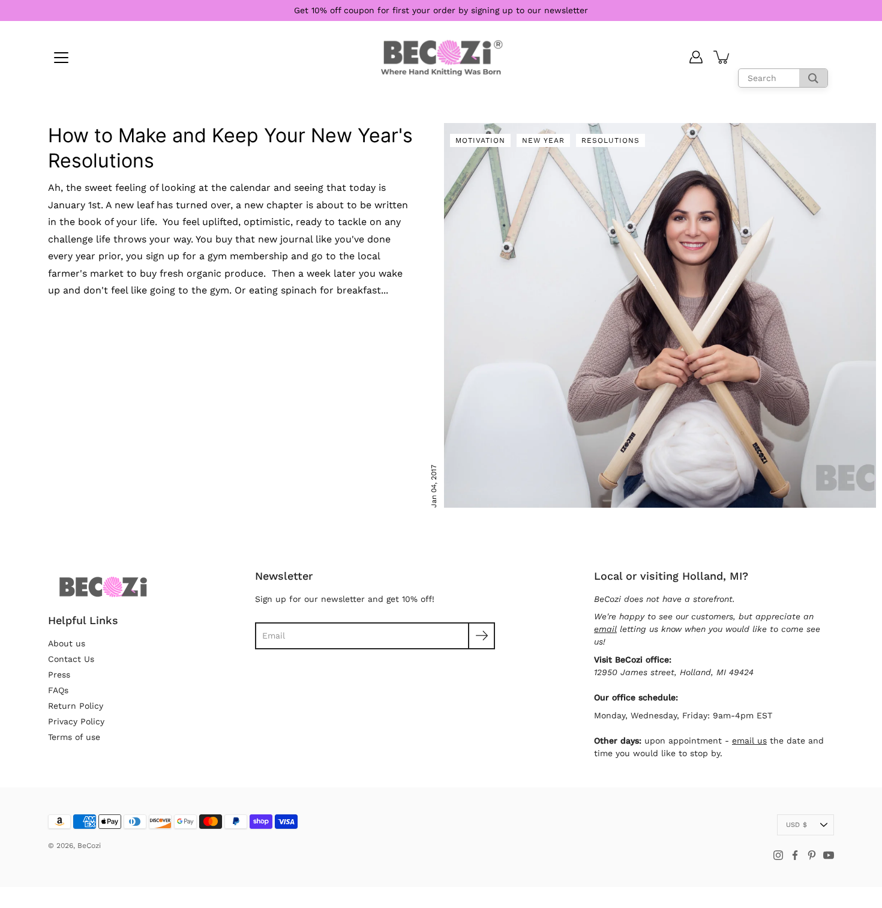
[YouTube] (828, 855)
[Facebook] (795, 855)
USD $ (796, 825)
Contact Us (71, 659)
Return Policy (75, 706)
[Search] (813, 78)
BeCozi (89, 845)
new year (543, 140)
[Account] (696, 57)
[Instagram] (778, 855)
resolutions (610, 140)
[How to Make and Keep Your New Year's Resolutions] (660, 315)
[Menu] (61, 57)
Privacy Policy (76, 721)
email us (749, 740)
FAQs (58, 690)
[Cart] (722, 57)
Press (59, 674)
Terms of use (74, 737)
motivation (480, 140)
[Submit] (481, 635)
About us (66, 643)
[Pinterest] (811, 855)
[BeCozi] (441, 57)
